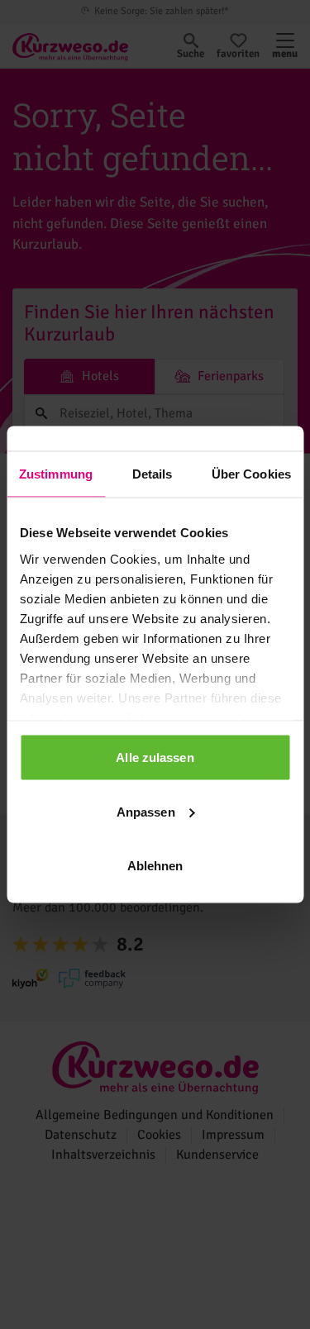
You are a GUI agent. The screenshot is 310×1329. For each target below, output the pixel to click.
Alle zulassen (154, 757)
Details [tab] (152, 474)
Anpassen (146, 811)
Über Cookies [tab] (251, 474)
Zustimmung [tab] (56, 474)
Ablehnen (155, 866)
